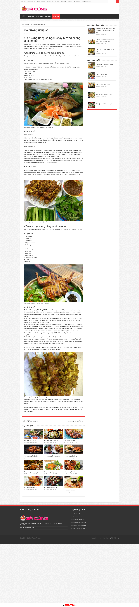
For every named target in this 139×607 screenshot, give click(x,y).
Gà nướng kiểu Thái (70, 472)
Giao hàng (77, 1)
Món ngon (56, 16)
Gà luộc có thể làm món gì (104, 104)
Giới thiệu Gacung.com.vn (28, 1)
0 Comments (103, 34)
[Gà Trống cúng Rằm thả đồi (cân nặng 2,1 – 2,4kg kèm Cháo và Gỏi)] (91, 31)
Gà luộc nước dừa (30, 440)
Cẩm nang (48, 16)
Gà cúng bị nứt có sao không (104, 64)
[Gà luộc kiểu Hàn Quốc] (91, 85)
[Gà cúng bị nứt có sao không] (91, 65)
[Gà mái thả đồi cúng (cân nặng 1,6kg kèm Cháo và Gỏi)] (91, 41)
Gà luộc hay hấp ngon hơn (104, 94)
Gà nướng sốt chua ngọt (51, 456)
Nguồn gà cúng (41, 1)
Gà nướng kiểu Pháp (30, 487)
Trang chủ (23, 16)
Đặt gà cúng (30, 16)
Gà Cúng (100, 538)
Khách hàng (39, 16)
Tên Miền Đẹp (115, 538)
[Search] (117, 1)
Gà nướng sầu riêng (70, 456)
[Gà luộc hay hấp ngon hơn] (91, 95)
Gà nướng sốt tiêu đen (31, 456)
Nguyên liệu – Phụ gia (66, 1)
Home (25, 24)
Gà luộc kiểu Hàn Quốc (51, 440)
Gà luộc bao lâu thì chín (78, 528)
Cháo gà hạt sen (69, 490)
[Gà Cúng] (34, 8)
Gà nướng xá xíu (69, 440)
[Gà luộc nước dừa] (91, 75)
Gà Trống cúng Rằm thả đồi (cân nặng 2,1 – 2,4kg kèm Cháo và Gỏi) (105, 30)
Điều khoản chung (86, 1)
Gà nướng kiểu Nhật (50, 487)
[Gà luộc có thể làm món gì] (91, 105)
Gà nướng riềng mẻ (32, 421)
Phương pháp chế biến (53, 1)
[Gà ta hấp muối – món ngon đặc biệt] (91, 51)
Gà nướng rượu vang (74, 421)
